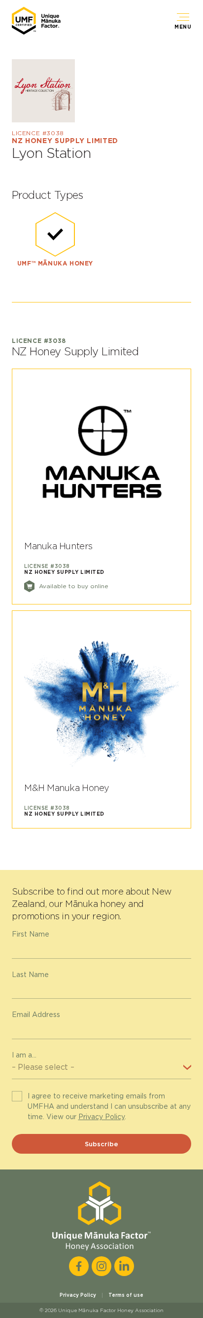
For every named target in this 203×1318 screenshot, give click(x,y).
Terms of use (125, 1295)
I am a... (24, 1055)
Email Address (36, 1014)
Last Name (30, 975)
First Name (30, 934)
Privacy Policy (101, 1117)
